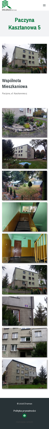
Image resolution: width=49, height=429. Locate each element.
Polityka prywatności (24, 411)
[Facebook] (24, 415)
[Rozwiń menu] (44, 5)
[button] (24, 122)
